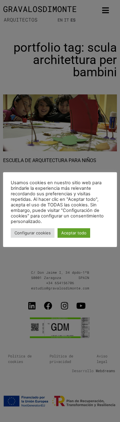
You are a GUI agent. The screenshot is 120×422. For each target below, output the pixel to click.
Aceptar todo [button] (73, 232)
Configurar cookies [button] (32, 232)
